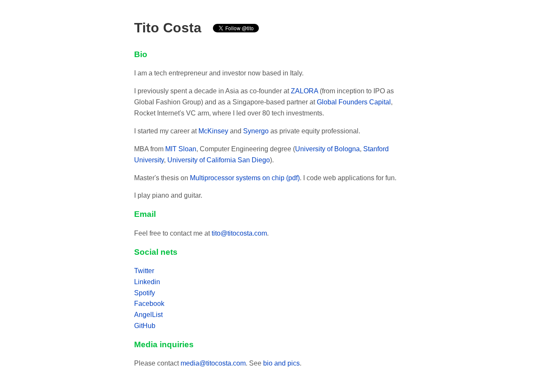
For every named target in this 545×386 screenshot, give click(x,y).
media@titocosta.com (213, 363)
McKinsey (213, 131)
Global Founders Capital (354, 102)
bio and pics (281, 363)
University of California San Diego (218, 160)
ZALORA (304, 91)
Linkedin (147, 281)
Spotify (144, 293)
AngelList (148, 314)
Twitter (144, 270)
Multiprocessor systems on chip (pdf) (245, 177)
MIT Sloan (180, 149)
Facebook (149, 303)
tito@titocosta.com (239, 233)
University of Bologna (327, 149)
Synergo (256, 131)
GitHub (144, 325)
